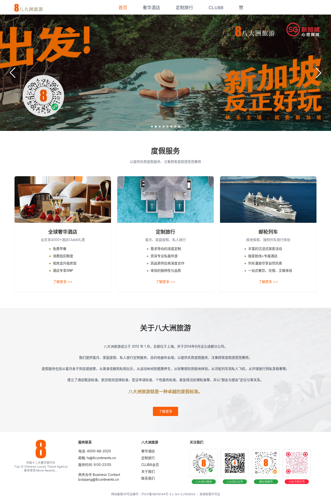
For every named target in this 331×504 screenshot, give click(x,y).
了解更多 (165, 411)
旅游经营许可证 (210, 494)
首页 (122, 7)
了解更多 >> (62, 282)
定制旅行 (184, 7)
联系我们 (148, 478)
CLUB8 (216, 7)
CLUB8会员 (150, 465)
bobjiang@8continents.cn (98, 479)
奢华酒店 (151, 7)
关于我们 (148, 471)
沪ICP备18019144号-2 (156, 494)
